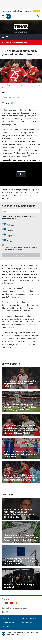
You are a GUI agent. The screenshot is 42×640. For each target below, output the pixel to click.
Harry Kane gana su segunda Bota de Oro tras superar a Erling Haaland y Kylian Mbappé (20, 407)
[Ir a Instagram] (7, 603)
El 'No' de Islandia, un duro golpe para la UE (20, 585)
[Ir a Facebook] (3, 603)
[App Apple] (3, 611)
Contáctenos (6, 626)
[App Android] (8, 611)
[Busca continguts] (38, 16)
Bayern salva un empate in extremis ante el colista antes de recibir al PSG (20, 454)
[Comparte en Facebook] (3, 102)
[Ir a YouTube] (12, 603)
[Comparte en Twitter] (7, 102)
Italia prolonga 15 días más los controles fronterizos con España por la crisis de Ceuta (20, 561)
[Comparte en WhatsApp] (12, 102)
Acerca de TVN (27, 623)
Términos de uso (8, 623)
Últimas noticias (6, 11)
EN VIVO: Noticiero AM (16, 42)
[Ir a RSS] (17, 603)
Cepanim (28, 11)
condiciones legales (20, 248)
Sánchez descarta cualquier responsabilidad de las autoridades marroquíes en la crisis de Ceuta (19, 513)
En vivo (37, 11)
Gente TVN (5, 619)
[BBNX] (3, 634)
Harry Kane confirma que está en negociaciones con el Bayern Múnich (20, 383)
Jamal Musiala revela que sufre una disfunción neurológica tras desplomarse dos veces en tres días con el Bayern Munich (20, 429)
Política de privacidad (29, 619)
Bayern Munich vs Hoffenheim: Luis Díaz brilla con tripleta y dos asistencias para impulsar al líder (20, 477)
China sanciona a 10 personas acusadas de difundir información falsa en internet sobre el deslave (21, 537)
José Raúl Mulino (18, 11)
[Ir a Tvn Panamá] (20, 16)
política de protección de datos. (21, 249)
